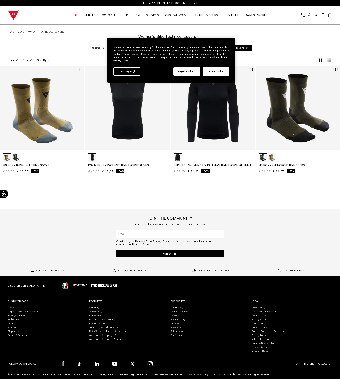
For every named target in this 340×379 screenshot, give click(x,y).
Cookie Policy (259, 315)
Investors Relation (261, 350)
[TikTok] (79, 364)
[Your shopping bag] (329, 15)
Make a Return (15, 319)
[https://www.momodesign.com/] (105, 285)
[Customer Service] (302, 15)
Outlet (233, 15)
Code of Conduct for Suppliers (268, 331)
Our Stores (176, 335)
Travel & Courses (208, 15)
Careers (174, 315)
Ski (138, 15)
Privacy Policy (259, 319)
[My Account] (316, 15)
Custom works (176, 15)
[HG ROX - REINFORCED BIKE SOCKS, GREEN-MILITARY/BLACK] (7, 157)
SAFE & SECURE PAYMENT (51, 270)
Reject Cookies (186, 71)
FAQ (10, 323)
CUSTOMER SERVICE (294, 270)
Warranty (94, 307)
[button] (166, 110)
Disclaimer (257, 323)
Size (25, 60)
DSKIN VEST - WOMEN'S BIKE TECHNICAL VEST (119, 165)
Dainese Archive (179, 311)
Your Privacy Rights (126, 71)
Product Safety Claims (263, 346)
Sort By (41, 60)
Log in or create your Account (23, 311)
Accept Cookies (216, 71)
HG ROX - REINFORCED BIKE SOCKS (26, 165)
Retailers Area (178, 331)
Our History (176, 307)
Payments (13, 327)
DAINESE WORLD (256, 15)
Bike (126, 15)
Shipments (13, 331)
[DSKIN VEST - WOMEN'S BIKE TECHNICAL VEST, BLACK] (92, 157)
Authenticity (95, 311)
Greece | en (325, 364)
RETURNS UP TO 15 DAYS (131, 270)
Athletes (174, 323)
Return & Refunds (17, 335)
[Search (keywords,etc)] (309, 15)
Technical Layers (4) (236, 47)
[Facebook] (63, 364)
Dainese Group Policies (264, 342)
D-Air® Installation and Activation (107, 331)
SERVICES (152, 15)
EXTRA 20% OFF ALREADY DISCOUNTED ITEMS (170, 3)
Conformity (95, 315)
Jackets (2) (97, 47)
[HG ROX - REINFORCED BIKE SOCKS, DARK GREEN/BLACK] (16, 157)
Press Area (176, 327)
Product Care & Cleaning (102, 319)
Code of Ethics (259, 327)
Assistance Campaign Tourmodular (108, 339)
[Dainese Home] (28, 15)
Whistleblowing (260, 339)
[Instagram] (150, 364)
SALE (76, 15)
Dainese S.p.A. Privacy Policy (152, 241)
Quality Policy (259, 335)
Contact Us (14, 307)
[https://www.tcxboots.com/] (80, 285)
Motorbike (109, 15)
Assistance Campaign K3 (103, 335)
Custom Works (97, 323)
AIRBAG (91, 15)
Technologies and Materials (103, 327)
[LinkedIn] (97, 364)
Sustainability (177, 319)
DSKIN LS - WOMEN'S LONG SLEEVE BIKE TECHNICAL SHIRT (212, 165)
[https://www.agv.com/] (65, 285)
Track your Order (16, 315)
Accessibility (258, 307)
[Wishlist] (323, 15)
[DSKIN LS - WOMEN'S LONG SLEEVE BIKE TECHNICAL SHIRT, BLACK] (178, 157)
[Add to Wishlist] (81, 70)
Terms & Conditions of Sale (266, 311)
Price (11, 60)
